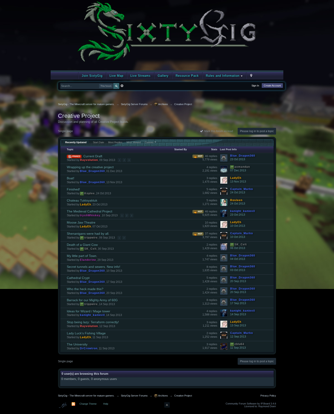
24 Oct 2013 (237, 192)
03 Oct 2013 (237, 270)
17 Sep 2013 (238, 303)
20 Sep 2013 (238, 281)
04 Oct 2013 (237, 259)
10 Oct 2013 (237, 225)
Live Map (116, 75)
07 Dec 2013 (238, 170)
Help (105, 403)
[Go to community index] (167, 35)
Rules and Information (223, 75)
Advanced (122, 86)
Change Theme (88, 403)
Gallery (163, 75)
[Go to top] (167, 405)
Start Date (98, 142)
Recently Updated (76, 142)
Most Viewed (134, 142)
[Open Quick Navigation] (251, 75)
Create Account (272, 85)
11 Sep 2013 (238, 347)
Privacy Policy (268, 395)
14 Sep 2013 (238, 314)
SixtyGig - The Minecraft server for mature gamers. (86, 395)
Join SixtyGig (92, 75)
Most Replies (115, 142)
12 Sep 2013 (238, 336)
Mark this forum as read (218, 131)
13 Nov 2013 (238, 181)
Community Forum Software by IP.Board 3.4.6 (251, 403)
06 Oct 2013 (237, 248)
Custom (149, 142)
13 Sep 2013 (238, 325)
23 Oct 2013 (237, 159)
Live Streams (140, 75)
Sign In (255, 85)
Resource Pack (187, 75)
